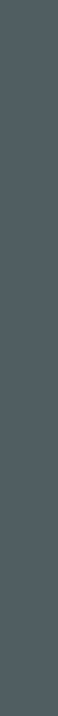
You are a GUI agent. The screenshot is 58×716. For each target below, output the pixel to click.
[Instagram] (54, 587)
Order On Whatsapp (27, 131)
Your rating (11, 213)
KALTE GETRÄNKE (15, 141)
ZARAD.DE (34, 688)
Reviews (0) (10, 159)
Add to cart (47, 363)
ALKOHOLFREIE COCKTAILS (34, 137)
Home (27, 54)
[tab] (11, 159)
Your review (11, 225)
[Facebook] (49, 587)
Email (33, 244)
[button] (26, 131)
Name (7, 244)
